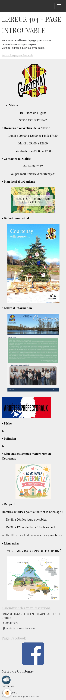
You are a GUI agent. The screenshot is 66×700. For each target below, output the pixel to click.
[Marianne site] (26, 407)
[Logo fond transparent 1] (33, 81)
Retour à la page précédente (17, 55)
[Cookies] (7, 693)
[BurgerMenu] (58, 6)
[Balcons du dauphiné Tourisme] (33, 578)
